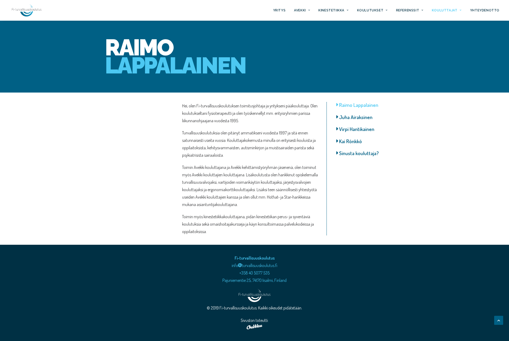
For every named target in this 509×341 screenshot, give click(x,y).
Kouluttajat (445, 10)
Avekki (300, 10)
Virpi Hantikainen (356, 129)
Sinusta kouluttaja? (358, 153)
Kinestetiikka (331, 10)
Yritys (279, 10)
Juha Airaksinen (355, 117)
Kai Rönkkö (350, 141)
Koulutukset (370, 10)
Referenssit (407, 10)
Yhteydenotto (484, 10)
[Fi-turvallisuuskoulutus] (27, 10)
